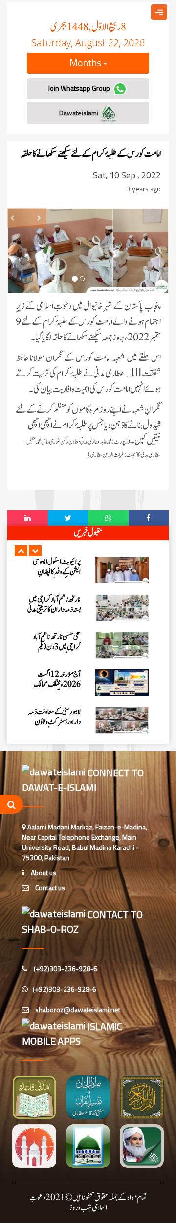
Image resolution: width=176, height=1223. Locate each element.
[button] (21, 550)
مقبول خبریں (88, 533)
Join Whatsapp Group (79, 88)
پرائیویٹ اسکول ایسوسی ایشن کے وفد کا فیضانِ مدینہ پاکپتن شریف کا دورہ (54, 572)
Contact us (49, 888)
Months (86, 62)
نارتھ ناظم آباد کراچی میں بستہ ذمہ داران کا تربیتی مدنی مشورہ (54, 609)
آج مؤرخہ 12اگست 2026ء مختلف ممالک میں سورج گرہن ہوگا (57, 684)
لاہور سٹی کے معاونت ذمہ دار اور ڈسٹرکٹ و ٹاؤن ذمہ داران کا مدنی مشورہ (54, 722)
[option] (88, 570)
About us (42, 872)
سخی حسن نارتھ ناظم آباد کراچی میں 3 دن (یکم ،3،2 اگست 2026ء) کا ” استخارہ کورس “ (55, 652)
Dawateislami (79, 113)
